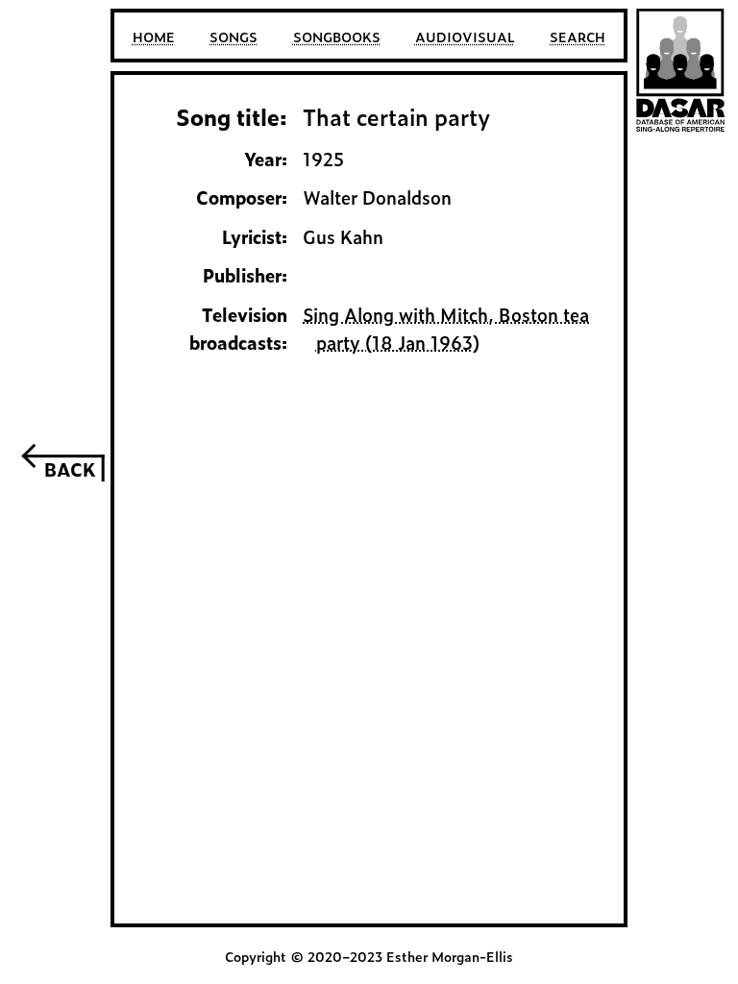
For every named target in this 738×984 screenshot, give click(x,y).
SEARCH (577, 36)
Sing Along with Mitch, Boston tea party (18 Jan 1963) (446, 328)
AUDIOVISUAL (465, 36)
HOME (154, 36)
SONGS (233, 36)
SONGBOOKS (337, 36)
